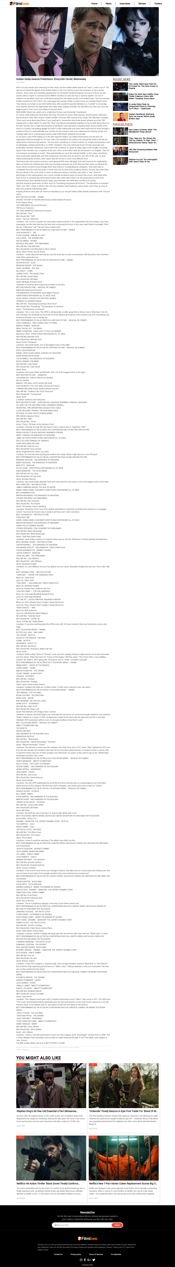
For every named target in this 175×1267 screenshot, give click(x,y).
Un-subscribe (116, 1254)
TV (20, 1065)
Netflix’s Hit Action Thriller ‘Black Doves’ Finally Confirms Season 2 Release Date (47, 1183)
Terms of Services (96, 1254)
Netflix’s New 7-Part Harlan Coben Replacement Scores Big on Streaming (123, 1183)
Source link (25, 1049)
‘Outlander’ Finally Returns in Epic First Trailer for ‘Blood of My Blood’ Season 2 (123, 1111)
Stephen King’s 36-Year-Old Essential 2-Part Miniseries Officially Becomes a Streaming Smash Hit (46, 1111)
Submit (117, 1225)
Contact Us (58, 1254)
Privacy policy (76, 1254)
